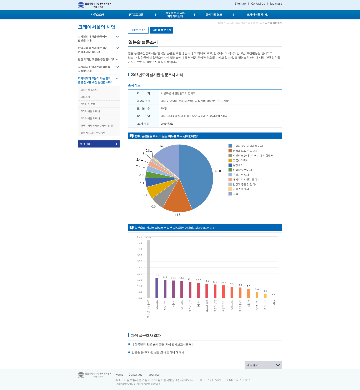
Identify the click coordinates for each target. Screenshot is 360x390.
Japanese (276, 3)
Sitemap (240, 3)
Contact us (258, 3)
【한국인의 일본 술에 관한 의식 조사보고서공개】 (163, 344)
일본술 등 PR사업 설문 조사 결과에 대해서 (158, 352)
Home (119, 374)
